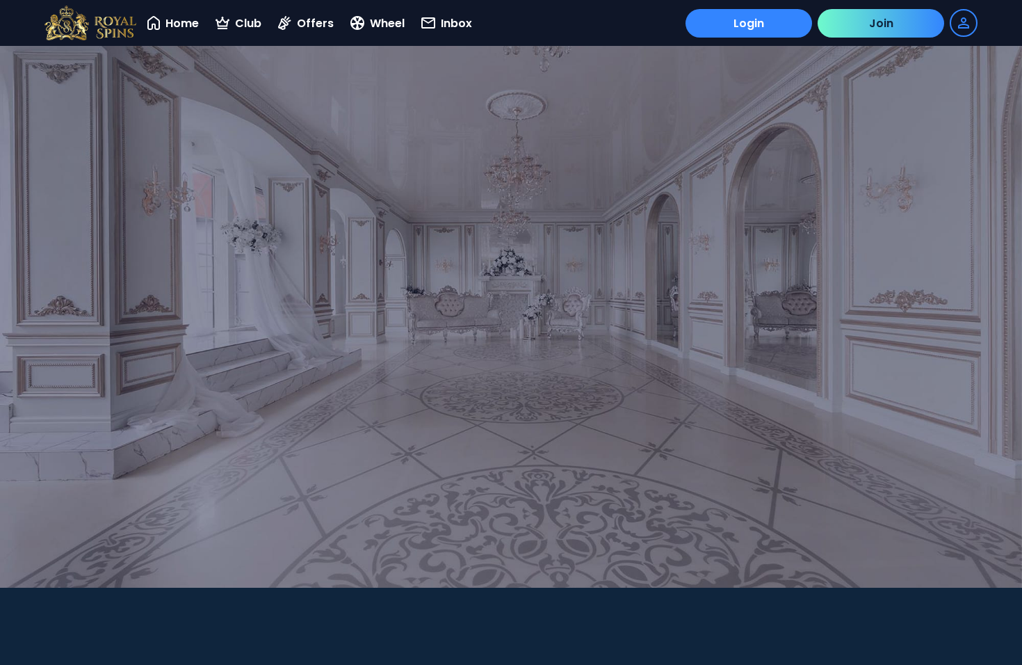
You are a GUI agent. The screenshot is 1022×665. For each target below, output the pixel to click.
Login (748, 23)
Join (881, 23)
